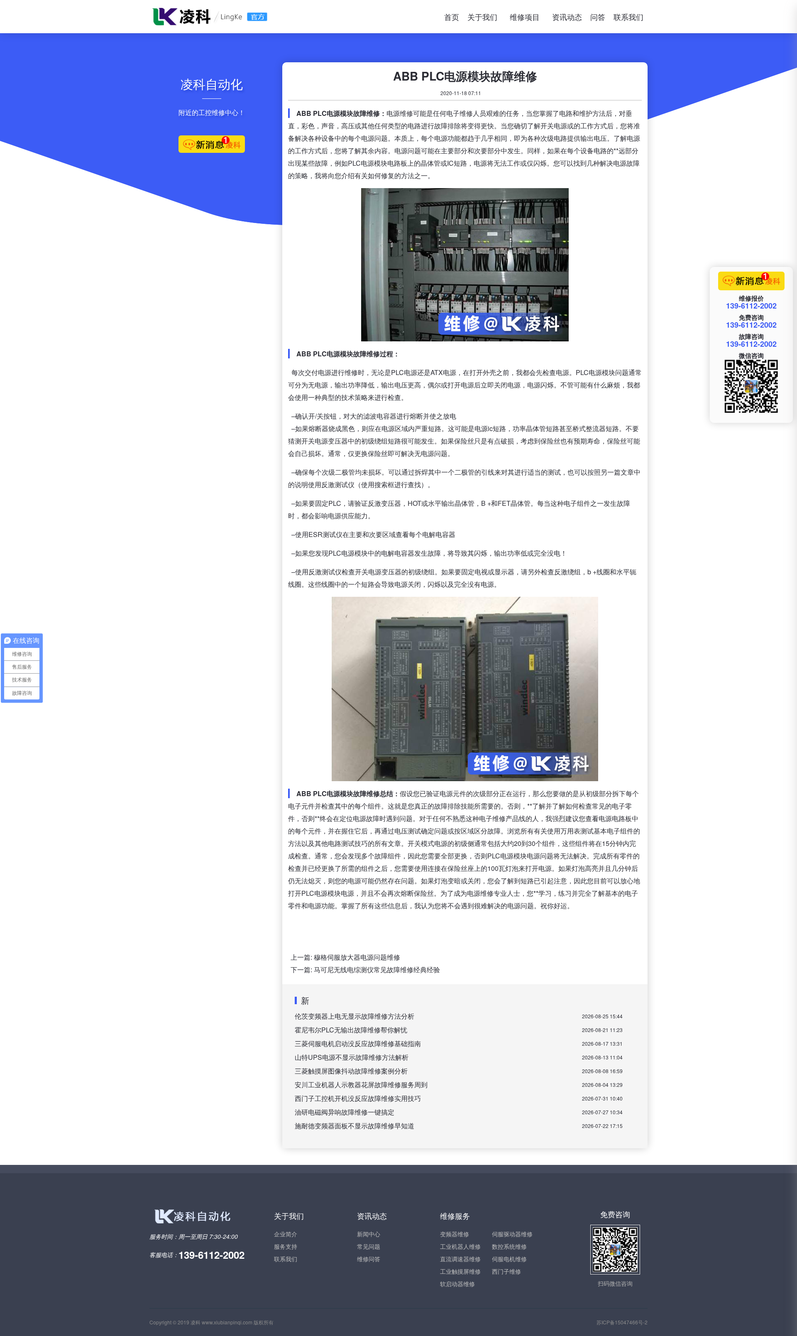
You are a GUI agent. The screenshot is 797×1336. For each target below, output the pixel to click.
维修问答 (368, 1259)
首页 (451, 16)
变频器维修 (454, 1234)
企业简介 (285, 1234)
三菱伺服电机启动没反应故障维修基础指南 (358, 1043)
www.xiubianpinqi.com (227, 1322)
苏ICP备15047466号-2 (622, 1322)
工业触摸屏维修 (460, 1271)
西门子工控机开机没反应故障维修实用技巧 (358, 1098)
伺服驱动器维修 (512, 1234)
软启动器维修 (457, 1284)
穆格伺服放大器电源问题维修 (357, 957)
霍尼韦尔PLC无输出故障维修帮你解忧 (351, 1029)
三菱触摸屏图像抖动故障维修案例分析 (351, 1071)
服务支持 (285, 1246)
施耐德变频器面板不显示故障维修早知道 (354, 1125)
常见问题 (368, 1246)
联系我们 (628, 16)
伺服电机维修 (509, 1259)
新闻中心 (368, 1234)
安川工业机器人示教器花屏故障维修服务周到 (361, 1084)
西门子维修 (506, 1271)
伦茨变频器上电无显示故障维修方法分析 (354, 1016)
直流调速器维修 (460, 1259)
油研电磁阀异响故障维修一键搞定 (344, 1112)
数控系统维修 (509, 1246)
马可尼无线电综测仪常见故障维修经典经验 (377, 969)
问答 (597, 16)
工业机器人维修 (460, 1246)
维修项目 (525, 16)
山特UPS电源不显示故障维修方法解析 (351, 1057)
